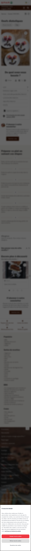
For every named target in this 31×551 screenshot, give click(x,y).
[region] (15, 528)
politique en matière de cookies (13, 531)
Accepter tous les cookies (15, 536)
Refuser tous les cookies (15, 541)
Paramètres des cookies (15, 545)
